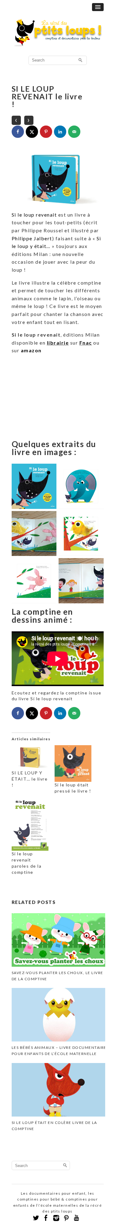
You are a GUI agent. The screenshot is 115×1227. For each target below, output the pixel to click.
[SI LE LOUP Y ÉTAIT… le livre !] (30, 757)
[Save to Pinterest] (46, 132)
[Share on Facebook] (18, 132)
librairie (58, 343)
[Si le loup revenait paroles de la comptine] (30, 824)
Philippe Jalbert (32, 238)
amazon (31, 350)
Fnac (85, 343)
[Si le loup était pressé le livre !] (73, 763)
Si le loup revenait (34, 215)
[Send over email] (74, 132)
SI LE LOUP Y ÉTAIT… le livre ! (30, 779)
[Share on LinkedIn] (60, 132)
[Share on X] (32, 132)
